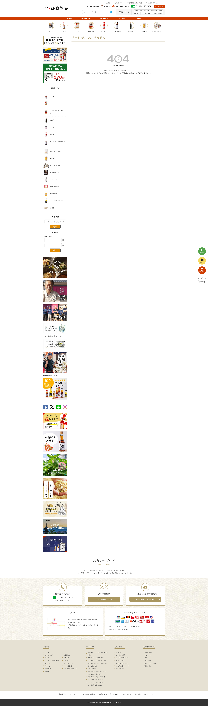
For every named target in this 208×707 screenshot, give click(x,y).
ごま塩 (161, 10)
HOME (69, 18)
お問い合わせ (126, 694)
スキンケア (53, 179)
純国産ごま (154, 10)
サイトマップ (120, 668)
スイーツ (66, 660)
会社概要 (108, 3)
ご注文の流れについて (122, 666)
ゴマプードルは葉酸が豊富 (96, 658)
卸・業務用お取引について (153, 3)
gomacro (53, 158)
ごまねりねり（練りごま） (57, 111)
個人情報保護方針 (89, 694)
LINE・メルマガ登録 (151, 663)
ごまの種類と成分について (96, 679)
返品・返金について (122, 663)
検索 (111, 12)
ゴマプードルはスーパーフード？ (97, 660)
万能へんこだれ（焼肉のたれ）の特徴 (97, 653)
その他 (52, 208)
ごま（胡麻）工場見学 (94, 674)
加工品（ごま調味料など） (57, 142)
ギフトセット (54, 172)
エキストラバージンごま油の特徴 (97, 663)
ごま (141, 10)
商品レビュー (148, 666)
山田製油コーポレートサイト (69, 694)
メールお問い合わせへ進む (145, 599)
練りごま (146, 10)
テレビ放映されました (57, 200)
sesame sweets (55, 151)
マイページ (148, 655)
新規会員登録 (148, 652)
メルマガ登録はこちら (104, 599)
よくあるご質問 (120, 655)
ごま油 (136, 10)
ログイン (147, 658)
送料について (120, 660)
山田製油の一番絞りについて (96, 677)
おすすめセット (55, 165)
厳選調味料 (53, 193)
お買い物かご (120, 652)
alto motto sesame (157, 13)
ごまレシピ (121, 18)
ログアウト (148, 660)
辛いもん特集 (92, 668)
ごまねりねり (49, 655)
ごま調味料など (145, 13)
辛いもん (137, 13)
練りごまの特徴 (92, 666)
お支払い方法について (122, 658)
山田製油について (87, 18)
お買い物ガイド (119, 3)
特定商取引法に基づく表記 (134, 3)
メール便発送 (54, 186)
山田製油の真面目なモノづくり (97, 671)
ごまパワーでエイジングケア (96, 682)
